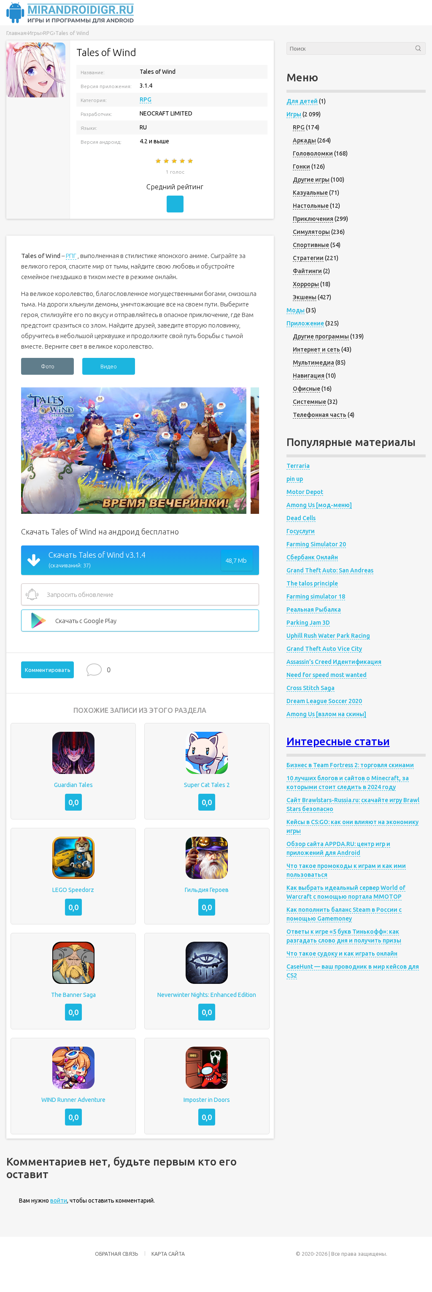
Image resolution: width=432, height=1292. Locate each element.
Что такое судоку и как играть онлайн (341, 953)
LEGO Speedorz (73, 889)
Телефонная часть (319, 414)
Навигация (308, 375)
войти (58, 1200)
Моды (295, 310)
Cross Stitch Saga (310, 688)
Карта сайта (168, 1254)
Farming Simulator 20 (316, 544)
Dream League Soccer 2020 (324, 701)
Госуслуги (300, 531)
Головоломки (313, 153)
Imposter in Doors (207, 1099)
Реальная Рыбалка (313, 609)
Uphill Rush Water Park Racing (328, 635)
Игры (293, 114)
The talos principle (312, 583)
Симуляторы (311, 231)
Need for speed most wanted (326, 675)
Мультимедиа (313, 362)
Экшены (304, 297)
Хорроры (306, 284)
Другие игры (311, 179)
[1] (159, 161)
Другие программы (321, 336)
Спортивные (311, 245)
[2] (167, 161)
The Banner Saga (73, 994)
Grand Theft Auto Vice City (324, 648)
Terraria (298, 465)
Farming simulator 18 (315, 596)
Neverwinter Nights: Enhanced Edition (206, 994)
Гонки (301, 166)
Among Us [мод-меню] (319, 505)
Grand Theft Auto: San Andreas (329, 570)
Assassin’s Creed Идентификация (333, 661)
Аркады (304, 140)
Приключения (313, 218)
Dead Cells (301, 518)
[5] (191, 161)
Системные (309, 401)
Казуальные (310, 192)
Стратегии (308, 258)
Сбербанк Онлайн (312, 557)
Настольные (311, 205)
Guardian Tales (73, 785)
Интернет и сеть (316, 349)
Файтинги (307, 271)
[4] (183, 161)
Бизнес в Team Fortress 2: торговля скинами (350, 765)
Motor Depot (304, 492)
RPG (145, 99)
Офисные (306, 388)
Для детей (302, 101)
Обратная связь (116, 1254)
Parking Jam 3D (308, 622)
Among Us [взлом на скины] (326, 714)
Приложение (305, 323)
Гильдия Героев (207, 889)
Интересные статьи (338, 741)
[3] (175, 161)
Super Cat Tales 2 (207, 785)
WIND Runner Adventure (73, 1099)
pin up (294, 478)
